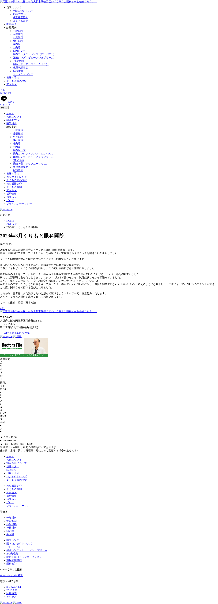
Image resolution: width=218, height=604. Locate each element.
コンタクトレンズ (23, 74)
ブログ (10, 200)
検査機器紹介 (20, 17)
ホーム (10, 113)
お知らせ (11, 197)
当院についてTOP (23, 10)
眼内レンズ (19, 51)
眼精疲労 (18, 71)
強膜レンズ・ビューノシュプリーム (33, 57)
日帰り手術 (12, 77)
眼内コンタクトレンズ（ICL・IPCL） (34, 54)
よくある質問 (20, 20)
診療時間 (11, 593)
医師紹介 (11, 24)
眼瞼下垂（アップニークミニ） (31, 64)
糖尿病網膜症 (20, 67)
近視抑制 (18, 34)
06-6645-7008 (22, 333)
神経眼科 (18, 40)
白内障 (16, 47)
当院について (14, 116)
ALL (2, 308)
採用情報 (11, 193)
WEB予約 (9, 333)
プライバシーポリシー (19, 203)
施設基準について (16, 463)
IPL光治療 (18, 61)
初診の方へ (19, 14)
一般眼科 (18, 30)
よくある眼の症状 (16, 81)
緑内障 (16, 44)
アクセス (11, 84)
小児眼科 (18, 37)
